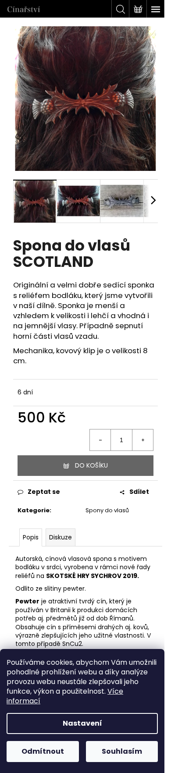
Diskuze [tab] (60, 537)
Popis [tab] (31, 537)
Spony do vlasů (107, 510)
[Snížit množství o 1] (100, 439)
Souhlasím (122, 751)
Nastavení (82, 723)
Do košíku (91, 465)
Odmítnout (42, 751)
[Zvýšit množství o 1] (142, 439)
